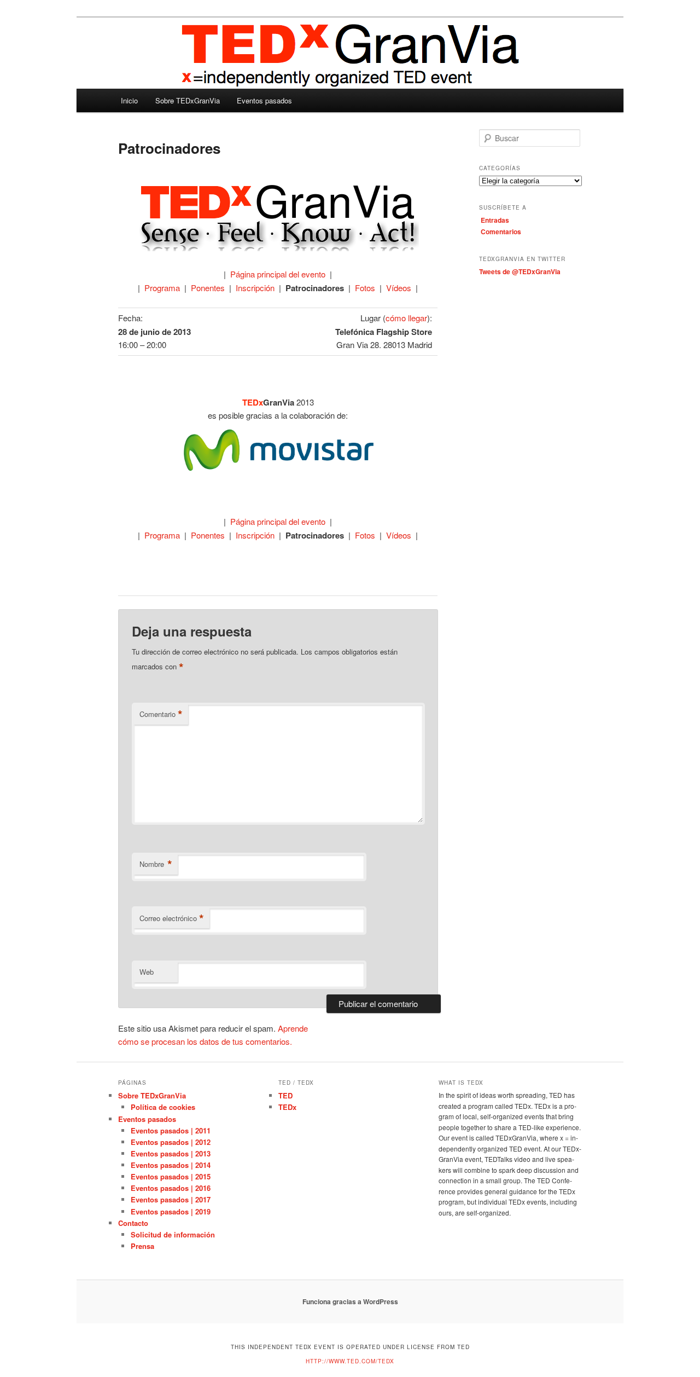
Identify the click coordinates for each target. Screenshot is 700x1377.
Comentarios (501, 231)
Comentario (161, 714)
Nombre (155, 864)
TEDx (287, 1107)
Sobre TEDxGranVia (187, 100)
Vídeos (398, 287)
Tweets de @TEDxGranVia (520, 271)
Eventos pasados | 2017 (171, 1199)
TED (285, 1095)
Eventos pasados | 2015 (171, 1176)
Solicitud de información (173, 1234)
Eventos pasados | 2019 (171, 1211)
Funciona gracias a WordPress (350, 1301)
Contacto (133, 1223)
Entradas (495, 220)
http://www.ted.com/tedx (350, 1361)
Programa (162, 287)
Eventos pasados (264, 100)
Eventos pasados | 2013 (171, 1153)
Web (146, 972)
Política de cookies (163, 1107)
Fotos (365, 287)
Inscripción (255, 287)
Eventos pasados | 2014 (171, 1165)
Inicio (129, 100)
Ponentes (208, 287)
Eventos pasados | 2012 (171, 1142)
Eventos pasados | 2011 (171, 1130)
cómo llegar (406, 317)
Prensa (142, 1246)
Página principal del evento (277, 274)
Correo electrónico (171, 918)
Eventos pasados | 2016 (171, 1188)
